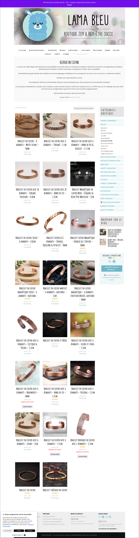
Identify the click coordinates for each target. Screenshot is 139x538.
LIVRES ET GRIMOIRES (109, 183)
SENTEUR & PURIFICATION (110, 161)
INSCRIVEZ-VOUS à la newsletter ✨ (112, 268)
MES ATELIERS (97, 50)
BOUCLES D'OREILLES (106, 133)
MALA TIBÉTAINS (105, 138)
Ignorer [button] (69, 5)
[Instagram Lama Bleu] (103, 517)
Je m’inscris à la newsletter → (108, 529)
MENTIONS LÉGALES (49, 516)
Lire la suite (27, 407)
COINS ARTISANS (107, 187)
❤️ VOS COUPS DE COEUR (110, 202)
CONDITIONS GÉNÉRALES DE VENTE (54, 524)
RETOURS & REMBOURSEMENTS (52, 522)
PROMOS (62, 50)
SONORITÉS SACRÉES (108, 176)
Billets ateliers (107, 210)
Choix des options (55, 327)
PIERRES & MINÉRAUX (108, 121)
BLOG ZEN (116, 50)
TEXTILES (104, 180)
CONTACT (48, 54)
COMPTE (57, 54)
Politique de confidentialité (89, 535)
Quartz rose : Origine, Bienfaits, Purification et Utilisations (115, 242)
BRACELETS (104, 128)
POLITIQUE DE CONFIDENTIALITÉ (53, 519)
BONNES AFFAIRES (107, 206)
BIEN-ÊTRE (104, 164)
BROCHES (103, 148)
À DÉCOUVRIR (72, 50)
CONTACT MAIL (74, 519)
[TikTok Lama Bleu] (110, 517)
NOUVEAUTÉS (52, 50)
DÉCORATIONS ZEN (108, 172)
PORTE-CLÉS (104, 146)
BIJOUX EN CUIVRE (106, 141)
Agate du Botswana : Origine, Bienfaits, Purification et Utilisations (115, 233)
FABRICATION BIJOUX (107, 154)
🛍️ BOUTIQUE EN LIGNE (36, 50)
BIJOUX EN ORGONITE (107, 143)
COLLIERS (103, 136)
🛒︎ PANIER (66, 54)
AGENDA (107, 50)
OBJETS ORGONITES (108, 168)
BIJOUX (103, 124)
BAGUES (103, 130)
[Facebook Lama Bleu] (100, 517)
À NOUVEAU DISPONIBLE (110, 195)
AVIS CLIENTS (85, 50)
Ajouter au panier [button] (27, 132)
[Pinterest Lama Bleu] (106, 517)
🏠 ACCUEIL (22, 50)
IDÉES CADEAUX (107, 198)
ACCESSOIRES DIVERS (107, 151)
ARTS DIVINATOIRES (108, 157)
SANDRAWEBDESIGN (76, 535)
